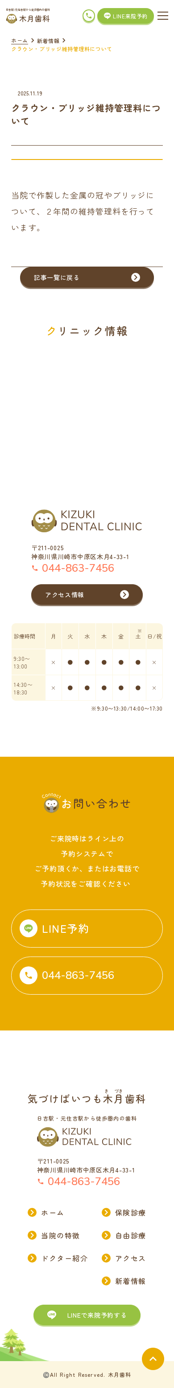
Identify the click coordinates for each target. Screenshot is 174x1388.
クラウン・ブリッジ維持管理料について (61, 48)
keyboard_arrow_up (153, 1359)
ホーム (19, 40)
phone (88, 15)
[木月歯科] (28, 18)
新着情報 (48, 40)
